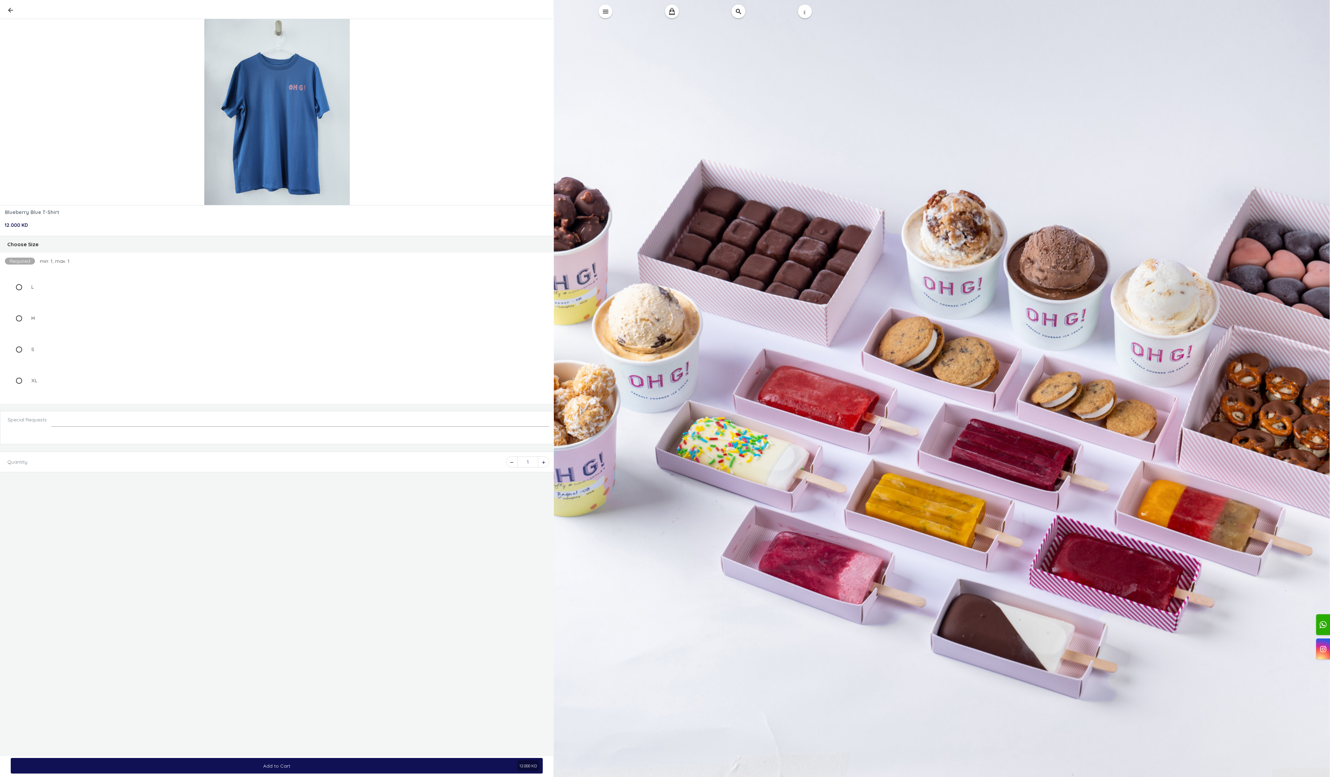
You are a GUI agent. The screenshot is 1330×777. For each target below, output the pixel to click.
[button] (277, 244)
